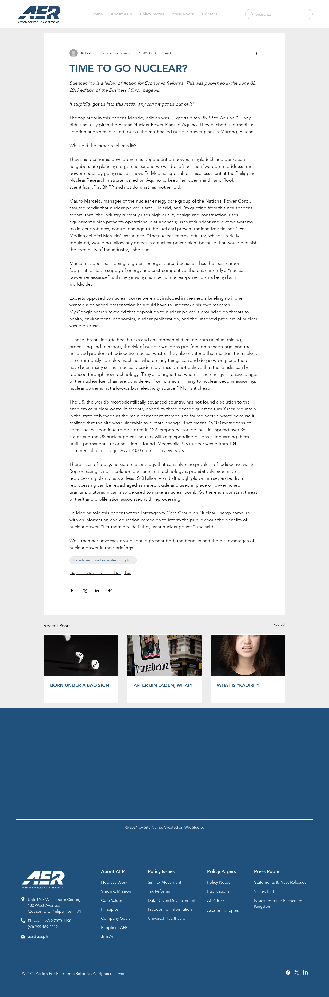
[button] (152, 14)
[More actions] (256, 53)
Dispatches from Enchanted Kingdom (103, 560)
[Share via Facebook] (71, 590)
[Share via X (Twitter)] (84, 590)
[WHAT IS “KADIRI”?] (248, 655)
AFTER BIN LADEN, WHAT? (163, 685)
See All (279, 624)
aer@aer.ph (38, 936)
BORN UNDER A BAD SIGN (79, 685)
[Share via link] (109, 590)
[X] (297, 973)
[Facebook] (288, 973)
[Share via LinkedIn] (97, 590)
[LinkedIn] (305, 973)
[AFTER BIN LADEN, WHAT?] (164, 655)
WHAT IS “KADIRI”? (238, 685)
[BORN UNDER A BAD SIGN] (81, 655)
